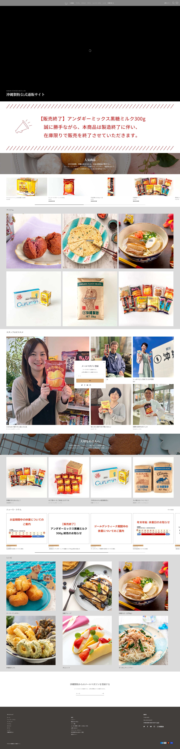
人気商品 (72, 3)
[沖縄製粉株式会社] (95, 385)
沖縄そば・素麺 (146, 240)
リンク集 (73, 723)
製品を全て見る (146, 298)
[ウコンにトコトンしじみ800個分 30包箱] (26, 187)
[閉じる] (104, 362)
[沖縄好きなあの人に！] (26, 477)
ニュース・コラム (96, 3)
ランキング (9, 721)
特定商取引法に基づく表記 (77, 732)
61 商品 (146, 300)
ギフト (89, 3)
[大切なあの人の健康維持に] (111, 477)
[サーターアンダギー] (31, 586)
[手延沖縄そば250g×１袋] (111, 187)
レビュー (73, 719)
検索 (72, 717)
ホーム (66, 3)
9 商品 (146, 242)
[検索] (173, 3)
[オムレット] (87, 640)
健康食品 (34, 298)
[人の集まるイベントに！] (153, 477)
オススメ (83, 3)
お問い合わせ (74, 728)
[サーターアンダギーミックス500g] (69, 187)
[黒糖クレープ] (87, 586)
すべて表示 (171, 510)
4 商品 (90, 242)
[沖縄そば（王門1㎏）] (143, 586)
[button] (10, 187)
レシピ (104, 3)
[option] (90, 127)
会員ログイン (167, 3)
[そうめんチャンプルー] (143, 640)
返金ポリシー (74, 734)
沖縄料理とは (111, 3)
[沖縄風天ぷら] (31, 640)
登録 (90, 380)
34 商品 (89, 300)
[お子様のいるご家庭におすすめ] (69, 477)
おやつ (34, 240)
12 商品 (33, 242)
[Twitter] (82, 385)
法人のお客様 (90, 298)
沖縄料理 (90, 240)
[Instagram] (90, 385)
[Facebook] (84, 385)
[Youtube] (87, 385)
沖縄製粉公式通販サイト (15, 743)
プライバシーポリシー (76, 730)
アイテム (78, 3)
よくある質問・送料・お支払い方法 (79, 726)
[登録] (102, 693)
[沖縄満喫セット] (153, 187)
